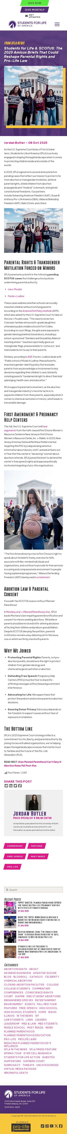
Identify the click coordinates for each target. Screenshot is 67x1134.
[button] (57, 24)
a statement (43, 577)
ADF (30, 356)
